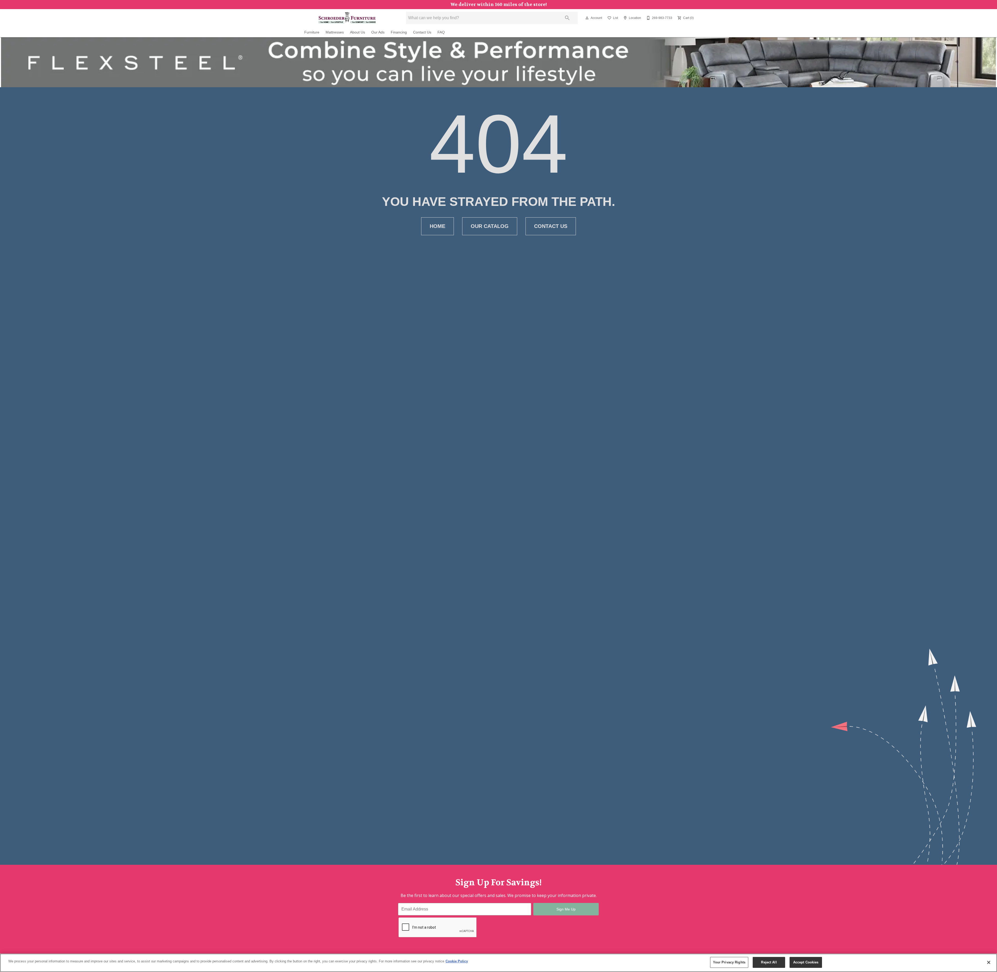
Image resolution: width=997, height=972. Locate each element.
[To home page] (347, 18)
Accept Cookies (806, 962)
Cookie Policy (457, 961)
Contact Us (422, 32)
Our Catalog (490, 226)
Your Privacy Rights (729, 962)
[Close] (988, 962)
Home (437, 226)
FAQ (441, 32)
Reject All (769, 962)
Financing (399, 32)
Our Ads (378, 32)
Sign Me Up (566, 909)
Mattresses (335, 32)
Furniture (311, 32)
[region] (498, 963)
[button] (587, 18)
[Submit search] (567, 18)
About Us (357, 32)
